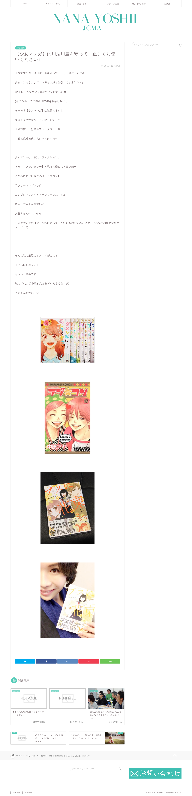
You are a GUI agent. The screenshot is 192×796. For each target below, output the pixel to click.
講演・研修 (82, 4)
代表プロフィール (53, 4)
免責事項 (28, 792)
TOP (25, 4)
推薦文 (167, 4)
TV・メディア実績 (111, 4)
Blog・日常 (20, 48)
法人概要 (16, 792)
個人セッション (139, 4)
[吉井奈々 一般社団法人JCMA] (96, 30)
